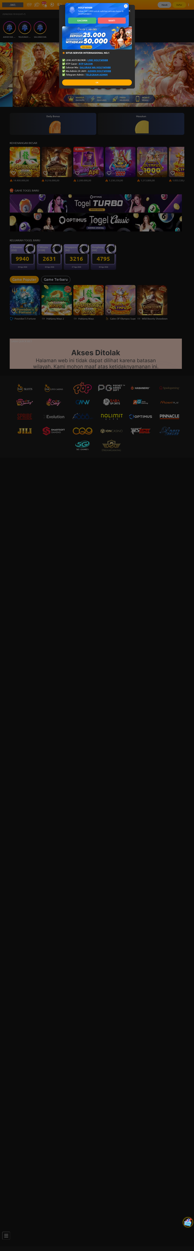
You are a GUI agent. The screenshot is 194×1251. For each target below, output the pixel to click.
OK (97, 82)
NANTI (112, 20)
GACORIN (82, 20)
